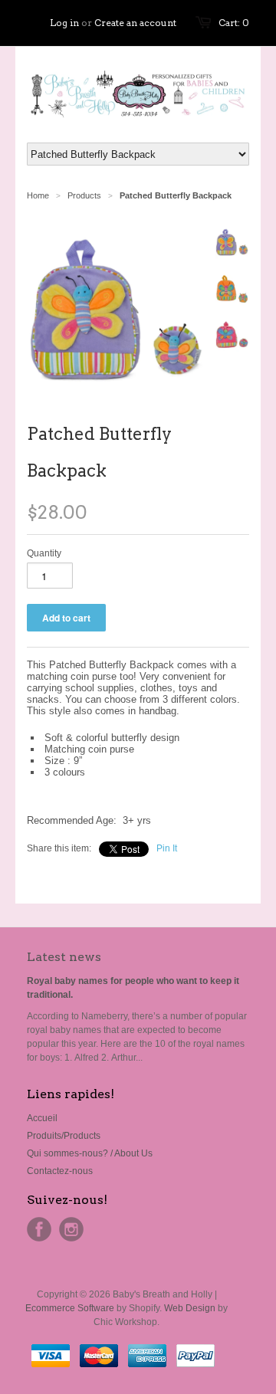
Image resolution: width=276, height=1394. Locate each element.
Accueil (42, 1118)
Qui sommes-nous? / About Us (90, 1153)
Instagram (71, 1229)
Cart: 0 (234, 22)
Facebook (39, 1229)
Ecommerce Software (69, 1308)
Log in (64, 22)
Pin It (166, 848)
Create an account (135, 22)
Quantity (44, 553)
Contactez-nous (60, 1171)
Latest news (64, 957)
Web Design (189, 1308)
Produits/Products (63, 1135)
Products (84, 195)
